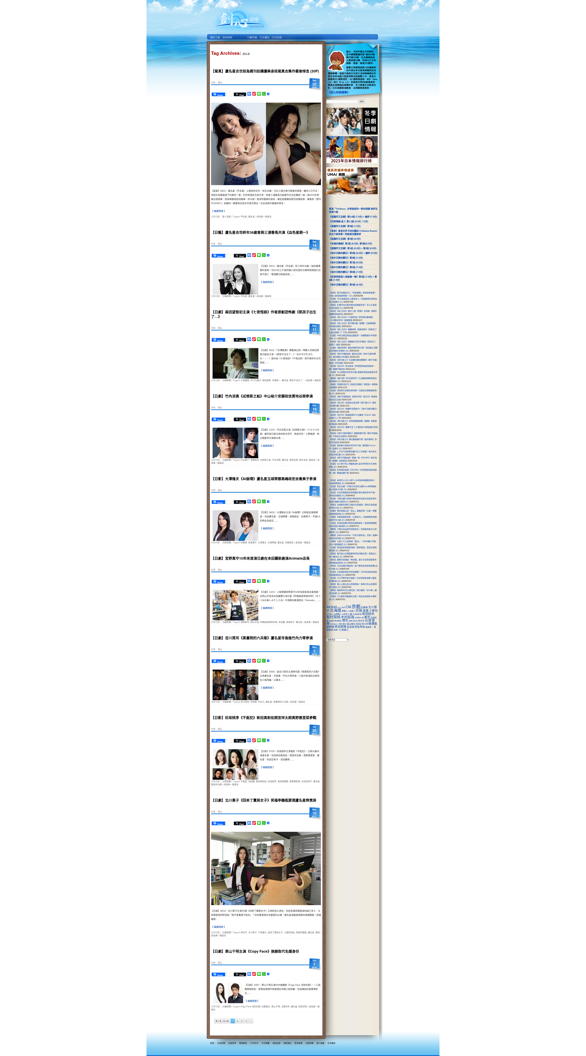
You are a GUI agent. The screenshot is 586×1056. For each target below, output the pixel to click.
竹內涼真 (276, 459)
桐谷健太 (338, 621)
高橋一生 (337, 630)
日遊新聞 (309, 1043)
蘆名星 (251, 216)
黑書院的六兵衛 (280, 701)
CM (348, 607)
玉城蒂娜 (272, 542)
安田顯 (251, 781)
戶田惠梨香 (357, 614)
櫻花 (345, 620)
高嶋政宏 (289, 542)
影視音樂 (298, 1043)
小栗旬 (373, 610)
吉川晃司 (245, 701)
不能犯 (244, 781)
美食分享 (289, 35)
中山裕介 (245, 459)
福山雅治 (351, 624)
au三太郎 (341, 607)
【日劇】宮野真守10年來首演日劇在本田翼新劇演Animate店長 (260, 558)
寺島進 (253, 701)
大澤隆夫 (262, 542)
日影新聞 (226, 542)
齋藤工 (345, 629)
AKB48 (331, 607)
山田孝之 (345, 614)
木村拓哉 (347, 617)
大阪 (358, 610)
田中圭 (361, 620)
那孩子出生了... (296, 380)
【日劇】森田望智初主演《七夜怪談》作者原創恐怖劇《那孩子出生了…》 (263, 314)
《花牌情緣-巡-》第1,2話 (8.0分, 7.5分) (348, 221)
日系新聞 (221, 1043)
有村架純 (333, 617)
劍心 (220, 82)
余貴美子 (252, 542)
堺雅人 (345, 611)
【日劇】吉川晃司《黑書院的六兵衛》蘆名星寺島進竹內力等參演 (262, 637)
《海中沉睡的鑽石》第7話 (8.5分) (346, 262)
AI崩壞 (244, 542)
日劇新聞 (226, 380)
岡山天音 (254, 621)
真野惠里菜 (294, 781)
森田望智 (266, 380)
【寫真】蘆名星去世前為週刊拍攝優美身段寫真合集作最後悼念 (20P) (265, 70)
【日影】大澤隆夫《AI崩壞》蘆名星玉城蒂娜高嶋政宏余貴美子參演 (263, 478)
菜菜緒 (350, 627)
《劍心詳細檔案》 (339, 92)
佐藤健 (364, 607)
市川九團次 (255, 380)
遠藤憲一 (369, 627)
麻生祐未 (303, 459)
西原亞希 (302, 1006)
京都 (356, 606)
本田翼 (282, 621)
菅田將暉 (340, 626)
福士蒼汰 (342, 624)
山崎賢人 (338, 614)
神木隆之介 (334, 624)
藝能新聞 (227, 35)
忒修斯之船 (265, 459)
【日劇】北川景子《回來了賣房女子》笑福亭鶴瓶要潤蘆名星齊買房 (263, 800)
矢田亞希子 (306, 781)
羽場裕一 (276, 380)
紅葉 (366, 624)
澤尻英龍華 (283, 781)
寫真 (366, 610)
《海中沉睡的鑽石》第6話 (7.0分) (346, 272)
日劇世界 (252, 35)
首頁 (212, 1043)
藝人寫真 (226, 216)
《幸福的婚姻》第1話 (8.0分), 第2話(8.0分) (350, 243)
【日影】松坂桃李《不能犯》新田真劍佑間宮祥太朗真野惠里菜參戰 (263, 717)
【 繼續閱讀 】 (218, 211)
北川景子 (252, 932)
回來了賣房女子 (275, 932)
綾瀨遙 (372, 623)
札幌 (362, 618)
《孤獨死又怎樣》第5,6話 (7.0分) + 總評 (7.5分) (353, 216)
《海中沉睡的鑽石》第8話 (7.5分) (346, 257)
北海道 (335, 610)
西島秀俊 (359, 626)
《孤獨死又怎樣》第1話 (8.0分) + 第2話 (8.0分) (352, 248)
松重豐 (331, 621)
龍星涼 (312, 459)
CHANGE (254, 1043)
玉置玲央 (285, 1006)
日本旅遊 (276, 35)
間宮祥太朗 (216, 784)
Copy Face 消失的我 (250, 1006)
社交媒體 (265, 1043)
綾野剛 (330, 626)
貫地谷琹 (293, 459)
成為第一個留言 (264, 216)
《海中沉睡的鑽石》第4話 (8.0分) (346, 284)
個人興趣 (320, 1043)
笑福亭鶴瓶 (301, 932)
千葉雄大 (262, 932)
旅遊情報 (239, 35)
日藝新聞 (226, 296)
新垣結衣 (368, 614)
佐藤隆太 (266, 1006)
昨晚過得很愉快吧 (268, 621)
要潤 (317, 932)
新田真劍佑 (261, 781)
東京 (367, 617)
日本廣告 (264, 35)
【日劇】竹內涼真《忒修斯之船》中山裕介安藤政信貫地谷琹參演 (262, 395)
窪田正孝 (360, 624)
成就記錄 (276, 1043)
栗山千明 (275, 1006)
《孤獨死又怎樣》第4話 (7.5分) (345, 226)
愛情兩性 (243, 1043)
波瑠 (350, 621)
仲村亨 (244, 932)
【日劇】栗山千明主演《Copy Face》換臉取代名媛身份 (255, 951)
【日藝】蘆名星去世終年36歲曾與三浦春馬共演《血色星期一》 (260, 232)
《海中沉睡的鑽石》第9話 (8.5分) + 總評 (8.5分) (353, 253)
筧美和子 (290, 621)
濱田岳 (355, 621)
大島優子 (351, 611)
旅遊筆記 (287, 1043)
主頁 (215, 35)
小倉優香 (245, 380)
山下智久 (329, 614)
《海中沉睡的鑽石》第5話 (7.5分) (346, 267)
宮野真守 (245, 621)
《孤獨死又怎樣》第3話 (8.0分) (345, 239)
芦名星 (244, 216)
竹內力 (261, 701)
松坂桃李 (272, 781)
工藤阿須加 (289, 932)
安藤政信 (254, 459)
